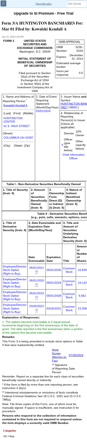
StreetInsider (44, 4)
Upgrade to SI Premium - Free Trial (43, 13)
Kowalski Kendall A (15, 105)
